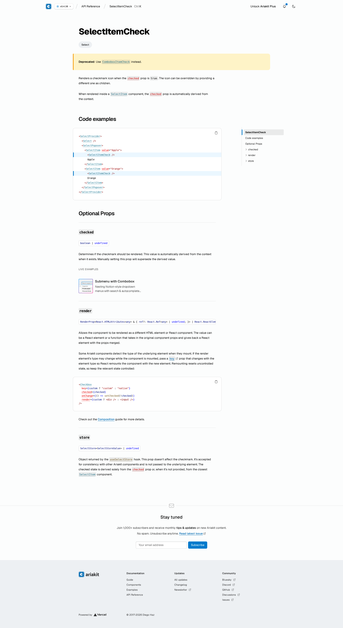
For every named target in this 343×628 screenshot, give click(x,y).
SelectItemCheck (99, 154)
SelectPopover (92, 145)
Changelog (180, 584)
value (105, 150)
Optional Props (97, 213)
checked (87, 392)
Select (85, 44)
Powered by (85, 614)
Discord (226, 584)
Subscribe (197, 545)
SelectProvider (90, 136)
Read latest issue (191, 533)
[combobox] (91, 6)
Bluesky (227, 579)
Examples (132, 589)
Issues (226, 599)
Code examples (97, 118)
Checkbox (86, 384)
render (86, 399)
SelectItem (93, 150)
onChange (87, 395)
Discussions (229, 594)
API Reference (134, 594)
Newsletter (180, 589)
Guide (129, 579)
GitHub (226, 589)
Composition (106, 419)
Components (133, 584)
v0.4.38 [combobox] (64, 6)
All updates (180, 579)
